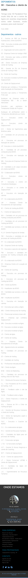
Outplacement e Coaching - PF (9, 552)
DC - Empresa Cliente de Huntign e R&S (14, 53)
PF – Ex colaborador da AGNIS (11, 242)
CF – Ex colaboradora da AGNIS (11, 199)
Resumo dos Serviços (7, 532)
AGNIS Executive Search (15, 573)
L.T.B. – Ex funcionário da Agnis (11, 444)
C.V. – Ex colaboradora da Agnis (11, 427)
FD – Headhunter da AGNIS (10, 288)
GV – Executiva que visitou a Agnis (12, 307)
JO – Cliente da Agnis (8, 334)
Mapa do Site (5, 562)
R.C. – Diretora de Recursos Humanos (13, 380)
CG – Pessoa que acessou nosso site (13, 314)
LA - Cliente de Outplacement (10, 83)
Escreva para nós (6, 560)
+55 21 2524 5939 (15, 511)
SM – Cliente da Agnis (8, 367)
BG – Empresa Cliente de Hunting (12, 245)
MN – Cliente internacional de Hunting (13, 311)
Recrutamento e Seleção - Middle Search (12, 538)
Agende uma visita (6, 558)
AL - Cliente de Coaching (9, 74)
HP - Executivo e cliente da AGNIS (12, 146)
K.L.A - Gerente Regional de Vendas (12, 232)
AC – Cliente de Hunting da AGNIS (12, 208)
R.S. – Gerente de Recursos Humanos (13, 431)
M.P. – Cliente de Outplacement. (11, 453)
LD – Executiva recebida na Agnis (12, 331)
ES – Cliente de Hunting (9, 356)
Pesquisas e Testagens (7, 544)
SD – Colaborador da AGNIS (10, 173)
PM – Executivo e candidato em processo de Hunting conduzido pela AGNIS (14, 255)
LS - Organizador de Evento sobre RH (13, 50)
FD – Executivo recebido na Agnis (12, 327)
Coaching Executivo (7, 542)
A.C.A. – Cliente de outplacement (12, 457)
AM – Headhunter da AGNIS (10, 298)
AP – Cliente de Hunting (9, 338)
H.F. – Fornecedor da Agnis (10, 440)
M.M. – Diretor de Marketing (10, 371)
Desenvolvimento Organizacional (10, 540)
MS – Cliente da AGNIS (8, 285)
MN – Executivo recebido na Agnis (12, 323)
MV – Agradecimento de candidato (12, 347)
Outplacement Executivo (8, 536)
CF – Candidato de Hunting (10, 360)
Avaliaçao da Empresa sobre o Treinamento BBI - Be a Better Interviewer (14, 101)
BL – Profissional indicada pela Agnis (13, 364)
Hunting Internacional (7, 546)
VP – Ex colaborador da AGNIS (11, 260)
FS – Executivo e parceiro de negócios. (14, 249)
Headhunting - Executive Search (10, 534)
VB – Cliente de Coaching (9, 270)
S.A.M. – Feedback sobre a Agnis (12, 395)
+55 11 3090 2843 (15, 521)
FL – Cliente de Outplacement (11, 212)
